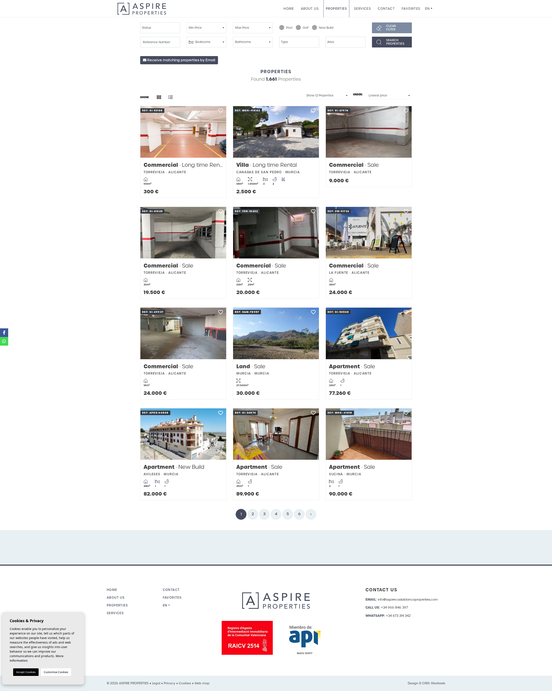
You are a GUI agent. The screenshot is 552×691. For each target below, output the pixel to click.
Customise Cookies (56, 672)
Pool (289, 28)
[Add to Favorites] (220, 112)
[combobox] (160, 27)
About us (310, 9)
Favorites (411, 9)
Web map (202, 683)
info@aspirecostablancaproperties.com (408, 599)
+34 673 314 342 (398, 616)
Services (362, 9)
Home (289, 9)
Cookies (185, 683)
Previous (148, 132)
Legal (156, 683)
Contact (386, 9)
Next (218, 132)
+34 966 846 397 (394, 607)
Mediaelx (438, 683)
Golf (306, 28)
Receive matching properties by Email (180, 60)
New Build (326, 28)
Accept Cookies (26, 672)
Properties (336, 9)
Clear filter (391, 27)
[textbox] (161, 27)
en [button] (427, 9)
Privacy (169, 683)
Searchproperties (395, 42)
